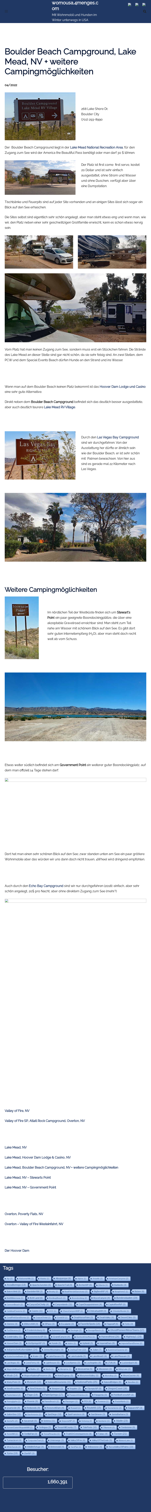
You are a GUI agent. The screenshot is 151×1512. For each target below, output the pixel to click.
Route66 (94, 1408)
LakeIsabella (78, 1356)
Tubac (103, 1434)
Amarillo (98, 1278)
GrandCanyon (61, 1337)
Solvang (86, 1421)
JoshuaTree (78, 1350)
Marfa (50, 1369)
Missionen (105, 1369)
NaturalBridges (112, 1382)
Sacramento (115, 1408)
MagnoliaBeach (15, 1369)
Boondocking (79, 1298)
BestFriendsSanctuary (75, 1291)
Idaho (72, 1343)
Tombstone (128, 1427)
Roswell (75, 1408)
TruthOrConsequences (79, 1434)
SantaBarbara (120, 1414)
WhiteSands (14, 1447)
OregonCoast (117, 1388)
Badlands (120, 1285)
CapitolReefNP (117, 1304)
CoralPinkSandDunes (18, 1317)
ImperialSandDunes (131, 1343)
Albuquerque (63, 1278)
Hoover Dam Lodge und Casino (123, 387)
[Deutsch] (131, 5)
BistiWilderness (15, 1298)
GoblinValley (14, 1337)
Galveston (58, 1330)
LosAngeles (94, 1363)
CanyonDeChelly (39, 1304)
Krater (37, 1356)
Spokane (104, 1421)
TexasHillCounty (66, 1427)
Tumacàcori (14, 1440)
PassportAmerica (78, 1395)
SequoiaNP (68, 1421)
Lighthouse (53, 1363)
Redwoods (33, 1408)
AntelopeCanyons (118, 1278)
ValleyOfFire (77, 1440)
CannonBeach (15, 1304)
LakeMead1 (99, 1356)
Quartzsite (13, 1408)
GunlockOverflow (85, 1337)
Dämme (12, 1324)
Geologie (76, 1330)
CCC (52, 1311)
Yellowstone (94, 1447)
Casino (37, 1311)
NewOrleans (37, 1388)
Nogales (75, 1388)
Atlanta (103, 1285)
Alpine (81, 1278)
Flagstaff (112, 1324)
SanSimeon (98, 1414)
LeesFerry (32, 1363)
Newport (57, 1388)
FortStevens (14, 1330)
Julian (97, 1350)
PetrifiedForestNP (123, 1395)
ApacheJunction (41, 1285)
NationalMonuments (59, 1382)
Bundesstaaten (126, 1298)
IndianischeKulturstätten (22, 1350)
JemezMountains (54, 1350)
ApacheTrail (64, 1285)
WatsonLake (126, 1440)
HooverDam (14, 1343)
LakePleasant (121, 1356)
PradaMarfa (122, 1401)
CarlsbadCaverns (16, 1311)
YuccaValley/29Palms (121, 1447)
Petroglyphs (13, 1401)
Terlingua (45, 1427)
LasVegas (13, 1363)
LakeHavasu (56, 1356)
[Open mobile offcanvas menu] (6, 11)
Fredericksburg (36, 1330)
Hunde (56, 1343)
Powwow (103, 1401)
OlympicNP (94, 1388)
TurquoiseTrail (36, 1440)
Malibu (34, 1369)
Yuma (12, 1453)
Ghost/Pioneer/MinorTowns (127, 1330)
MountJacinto (131, 1375)
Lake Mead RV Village (59, 407)
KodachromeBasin (16, 1356)
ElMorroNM (31, 1324)
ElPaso (50, 1324)
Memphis (65, 1369)
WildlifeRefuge (35, 1447)
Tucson (120, 1433)
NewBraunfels (15, 1388)
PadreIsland (14, 1395)
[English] (138, 5)
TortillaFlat (30, 1434)
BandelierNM (35, 1291)
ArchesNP (85, 1285)
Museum (34, 1382)
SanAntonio (34, 1414)
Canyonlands (63, 1304)
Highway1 (134, 1336)
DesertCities (128, 1317)
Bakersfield (14, 1291)
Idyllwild (87, 1343)
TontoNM (12, 1434)
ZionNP (29, 1453)
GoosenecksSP (37, 1337)
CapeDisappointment (90, 1304)
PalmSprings (53, 1394)
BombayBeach (57, 1298)
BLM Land (36, 1298)
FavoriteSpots (90, 1324)
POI (87, 1401)
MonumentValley (89, 1375)
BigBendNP (101, 1291)
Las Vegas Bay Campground (118, 437)
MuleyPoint (13, 1382)
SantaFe (12, 1421)
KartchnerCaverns (117, 1350)
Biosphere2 (121, 1291)
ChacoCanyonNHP (73, 1311)
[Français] (145, 5)
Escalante (67, 1324)
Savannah (30, 1421)
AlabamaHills (26, 1278)
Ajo (10, 1278)
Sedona (49, 1421)
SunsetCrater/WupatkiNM (19, 1427)
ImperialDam (107, 1343)
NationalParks (87, 1382)
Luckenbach (129, 1363)
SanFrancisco (76, 1414)
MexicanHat (85, 1369)
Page (32, 1395)
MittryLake (124, 1369)
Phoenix (32, 1401)
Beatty (53, 1291)
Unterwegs (57, 1440)
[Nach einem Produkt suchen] (144, 11)
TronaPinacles (52, 1434)
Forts (129, 1324)
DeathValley (106, 1317)
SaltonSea (14, 1414)
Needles (133, 1382)
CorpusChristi (43, 1317)
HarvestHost (110, 1336)
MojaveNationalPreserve (37, 1375)
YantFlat (76, 1447)
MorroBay (111, 1376)
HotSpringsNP (36, 1343)
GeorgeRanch (96, 1330)
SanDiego (54, 1414)
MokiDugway (65, 1375)
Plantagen (71, 1401)
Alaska (44, 1278)
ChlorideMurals (121, 1311)
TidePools (90, 1427)
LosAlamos (73, 1363)
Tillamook (109, 1427)
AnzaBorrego (16, 1285)
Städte (122, 1420)
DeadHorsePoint (83, 1317)
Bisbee (139, 1291)
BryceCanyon (101, 1298)
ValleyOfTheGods (102, 1440)
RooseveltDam (55, 1408)
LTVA (112, 1363)
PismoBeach (51, 1401)
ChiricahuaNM (97, 1311)
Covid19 (62, 1317)
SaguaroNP (135, 1408)
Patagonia (100, 1395)
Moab (12, 1375)
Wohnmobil (57, 1447)
